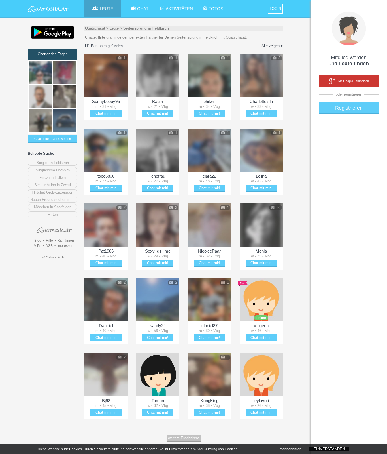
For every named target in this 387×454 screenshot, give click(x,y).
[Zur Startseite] (48, 12)
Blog (37, 241)
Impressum (65, 246)
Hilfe (49, 241)
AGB (49, 246)
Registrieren (349, 108)
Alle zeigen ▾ (272, 46)
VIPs (37, 246)
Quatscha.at (95, 28)
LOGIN (275, 9)
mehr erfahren (290, 449)
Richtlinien (66, 241)
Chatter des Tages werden (52, 138)
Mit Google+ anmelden (353, 81)
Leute (114, 28)
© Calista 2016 (53, 257)
